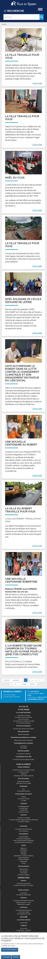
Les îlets (23, 800)
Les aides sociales (23, 772)
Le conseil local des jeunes (24, 910)
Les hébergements (23, 806)
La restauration (23, 808)
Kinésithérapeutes (23, 857)
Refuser (16, 957)
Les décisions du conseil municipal (23, 721)
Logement (24, 774)
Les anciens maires (23, 798)
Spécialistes (23, 861)
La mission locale (23, 912)
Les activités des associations (24, 842)
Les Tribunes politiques (24, 723)
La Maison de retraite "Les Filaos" (24, 885)
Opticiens (23, 854)
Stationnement (23, 869)
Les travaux (23, 746)
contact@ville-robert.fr (35, 699)
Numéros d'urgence (24, 875)
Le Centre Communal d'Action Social (24, 770)
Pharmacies (23, 850)
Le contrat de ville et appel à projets (23, 759)
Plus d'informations (10, 950)
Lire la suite (37, 83)
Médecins (23, 848)
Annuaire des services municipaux (23, 728)
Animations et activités (23, 883)
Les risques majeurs (23, 821)
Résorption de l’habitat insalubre (23, 775)
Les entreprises (23, 831)
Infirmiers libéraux (23, 859)
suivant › (24, 684)
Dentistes (23, 852)
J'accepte (6, 957)
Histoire (23, 797)
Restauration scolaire (23, 904)
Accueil (4, 24)
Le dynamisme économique (23, 829)
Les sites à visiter (23, 812)
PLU (23, 789)
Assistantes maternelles (23, 895)
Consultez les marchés (23, 754)
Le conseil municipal (23, 715)
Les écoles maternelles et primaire (23, 900)
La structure (23, 928)
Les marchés (23, 871)
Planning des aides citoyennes (23, 740)
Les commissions (23, 719)
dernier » (32, 684)
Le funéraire (23, 873)
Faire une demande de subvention (23, 840)
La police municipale (23, 818)
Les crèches (23, 893)
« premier (6, 680)
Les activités (23, 810)
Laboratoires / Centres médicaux (24, 855)
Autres (24, 863)
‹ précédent (15, 680)
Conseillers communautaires (23, 717)
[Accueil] (23, 2)
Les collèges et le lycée (23, 914)
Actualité (23, 707)
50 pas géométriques (23, 791)
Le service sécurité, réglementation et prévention (23, 820)
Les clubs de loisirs (23, 932)
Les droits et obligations (23, 838)
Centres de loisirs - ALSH (23, 902)
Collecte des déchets (23, 781)
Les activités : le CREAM (23, 930)
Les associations (24, 837)
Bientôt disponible (23, 734)
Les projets (23, 748)
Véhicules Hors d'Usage (23, 783)
